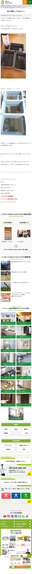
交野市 (5, 429)
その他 (26, 433)
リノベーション (8, 445)
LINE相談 (26, 497)
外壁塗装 (8, 449)
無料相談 (6, 497)
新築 (24, 449)
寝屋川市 (26, 429)
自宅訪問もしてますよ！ (7, 241)
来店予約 (16, 497)
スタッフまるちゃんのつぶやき (15, 15)
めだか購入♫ (20, 241)
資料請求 (24, 2)
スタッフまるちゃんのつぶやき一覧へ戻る (16, 249)
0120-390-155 (19, 467)
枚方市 (16, 429)
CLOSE (29, 555)
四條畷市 (6, 433)
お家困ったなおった (24, 445)
